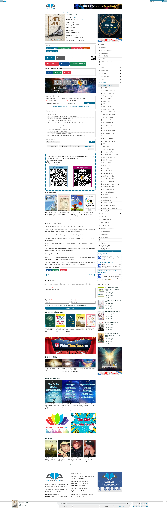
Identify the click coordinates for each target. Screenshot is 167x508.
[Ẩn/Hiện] (164, 501)
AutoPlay (53, 146)
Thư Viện (55, 12)
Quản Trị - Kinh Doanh (109, 109)
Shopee (68, 72)
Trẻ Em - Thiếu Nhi (108, 162)
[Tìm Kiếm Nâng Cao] (139, 506)
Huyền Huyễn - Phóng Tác (110, 208)
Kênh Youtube (104, 237)
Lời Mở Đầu (51, 114)
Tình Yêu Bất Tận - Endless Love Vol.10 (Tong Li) (75, 458)
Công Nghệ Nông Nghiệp (107, 228)
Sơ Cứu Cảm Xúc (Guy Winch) (70, 328)
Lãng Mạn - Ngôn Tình (109, 189)
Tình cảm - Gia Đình (108, 160)
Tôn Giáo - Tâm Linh (108, 88)
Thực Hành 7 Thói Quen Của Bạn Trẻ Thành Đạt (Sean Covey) (90, 330)
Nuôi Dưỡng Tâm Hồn (109, 157)
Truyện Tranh (104, 70)
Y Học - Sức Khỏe (107, 98)
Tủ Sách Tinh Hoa (52, 51)
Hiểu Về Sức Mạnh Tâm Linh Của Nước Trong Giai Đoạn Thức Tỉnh (53, 369)
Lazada (59, 72)
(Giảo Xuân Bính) (113, 301)
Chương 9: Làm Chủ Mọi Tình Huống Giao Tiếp (59, 133)
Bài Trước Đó (51, 275)
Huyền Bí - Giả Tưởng (108, 176)
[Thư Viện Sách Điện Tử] (110, 492)
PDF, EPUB (81, 19)
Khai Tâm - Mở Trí (107, 125)
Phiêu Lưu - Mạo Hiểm (109, 181)
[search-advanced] (139, 506)
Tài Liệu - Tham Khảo (108, 138)
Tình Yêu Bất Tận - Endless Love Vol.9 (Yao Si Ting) (64, 458)
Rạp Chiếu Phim (105, 76)
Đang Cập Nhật (107, 210)
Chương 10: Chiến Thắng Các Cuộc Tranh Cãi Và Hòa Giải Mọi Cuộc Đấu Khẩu (66, 135)
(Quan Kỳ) (112, 311)
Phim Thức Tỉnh (105, 225)
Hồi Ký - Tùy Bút (107, 106)
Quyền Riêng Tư (105, 246)
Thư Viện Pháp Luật (108, 122)
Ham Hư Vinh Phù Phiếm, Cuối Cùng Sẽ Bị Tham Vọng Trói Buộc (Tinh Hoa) (86, 405)
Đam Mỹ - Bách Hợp (108, 192)
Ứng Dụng (103, 243)
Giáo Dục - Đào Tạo (108, 136)
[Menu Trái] (1, 2)
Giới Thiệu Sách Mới (106, 62)
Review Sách (104, 53)
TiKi (50, 72)
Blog (102, 213)
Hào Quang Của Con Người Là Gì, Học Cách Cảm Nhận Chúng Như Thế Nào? (70, 370)
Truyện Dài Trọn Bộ (108, 200)
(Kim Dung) (111, 322)
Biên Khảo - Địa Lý (108, 170)
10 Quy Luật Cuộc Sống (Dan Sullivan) (80, 329)
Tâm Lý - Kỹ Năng (64, 12)
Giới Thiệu (103, 47)
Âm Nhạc (103, 79)
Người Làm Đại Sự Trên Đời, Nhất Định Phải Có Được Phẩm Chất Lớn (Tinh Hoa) (53, 405)
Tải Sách (61, 58)
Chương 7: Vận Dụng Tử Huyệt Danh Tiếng (58, 129)
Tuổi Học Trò (106, 165)
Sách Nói (86, 48)
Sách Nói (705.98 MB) (79, 64)
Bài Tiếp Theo (89, 275)
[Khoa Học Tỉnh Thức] (70, 93)
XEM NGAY (89, 103)
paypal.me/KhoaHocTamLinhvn (84, 494)
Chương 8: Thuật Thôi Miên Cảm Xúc (57, 131)
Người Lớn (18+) (107, 194)
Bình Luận (65, 64)
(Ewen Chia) (112, 289)
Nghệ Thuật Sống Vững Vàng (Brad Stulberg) (49, 329)
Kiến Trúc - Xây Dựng (108, 93)
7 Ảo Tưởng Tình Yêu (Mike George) (60, 328)
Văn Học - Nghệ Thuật (109, 130)
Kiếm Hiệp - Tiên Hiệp (109, 205)
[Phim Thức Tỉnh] (70, 354)
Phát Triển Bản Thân (64, 48)
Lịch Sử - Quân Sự (108, 101)
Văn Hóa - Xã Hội (107, 128)
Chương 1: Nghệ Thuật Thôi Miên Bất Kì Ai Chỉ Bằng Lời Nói (62, 116)
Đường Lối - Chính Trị (108, 120)
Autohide (77, 146)
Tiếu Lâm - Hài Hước (108, 186)
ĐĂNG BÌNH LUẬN (70, 308)
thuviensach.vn (54, 494)
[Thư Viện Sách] (5, 2)
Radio (102, 67)
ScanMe (69, 58)
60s (66, 506)
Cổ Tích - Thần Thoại (108, 178)
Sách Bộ (103, 64)
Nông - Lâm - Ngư (108, 96)
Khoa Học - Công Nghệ (109, 90)
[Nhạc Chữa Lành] (58, 433)
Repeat (65, 146)
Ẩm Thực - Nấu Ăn (108, 152)
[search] (163, 1)
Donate (89, 146)
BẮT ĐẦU (92, 142)
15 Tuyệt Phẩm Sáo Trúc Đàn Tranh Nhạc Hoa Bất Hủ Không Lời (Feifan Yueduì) (89, 459)
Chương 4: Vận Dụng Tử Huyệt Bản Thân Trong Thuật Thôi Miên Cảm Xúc (65, 122)
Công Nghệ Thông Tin (109, 141)
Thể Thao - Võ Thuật (108, 144)
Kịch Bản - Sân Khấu (108, 202)
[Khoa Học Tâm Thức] (98, 9)
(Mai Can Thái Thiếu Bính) (112, 335)
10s (79, 506)
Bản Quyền (104, 240)
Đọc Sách (51, 58)
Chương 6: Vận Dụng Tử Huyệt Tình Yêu (58, 127)
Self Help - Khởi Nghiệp (109, 112)
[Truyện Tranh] (83, 433)
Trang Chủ (47, 12)
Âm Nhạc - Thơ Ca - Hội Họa (110, 154)
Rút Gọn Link (104, 234)
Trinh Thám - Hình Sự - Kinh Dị (111, 184)
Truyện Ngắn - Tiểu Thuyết (110, 197)
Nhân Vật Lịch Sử (107, 104)
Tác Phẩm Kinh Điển (108, 133)
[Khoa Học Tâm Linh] (110, 37)
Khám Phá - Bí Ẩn (77, 48)
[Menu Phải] (165, 2)
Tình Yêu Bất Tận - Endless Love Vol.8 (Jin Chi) (51, 458)
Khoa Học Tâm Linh (106, 219)
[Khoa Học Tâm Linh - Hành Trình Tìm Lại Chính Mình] (110, 370)
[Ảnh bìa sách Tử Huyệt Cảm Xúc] (55, 40)
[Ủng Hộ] (110, 41)
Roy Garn (73, 17)
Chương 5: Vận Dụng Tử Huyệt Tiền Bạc (58, 125)
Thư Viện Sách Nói (106, 231)
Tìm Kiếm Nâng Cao (106, 50)
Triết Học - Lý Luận (108, 117)
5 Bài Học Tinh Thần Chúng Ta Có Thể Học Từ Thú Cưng (86, 369)
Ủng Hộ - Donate (105, 248)
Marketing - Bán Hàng (109, 114)
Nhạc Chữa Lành (52, 64)
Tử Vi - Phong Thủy (108, 168)
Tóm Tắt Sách (104, 56)
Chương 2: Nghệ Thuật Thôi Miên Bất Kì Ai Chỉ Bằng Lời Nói (62, 118)
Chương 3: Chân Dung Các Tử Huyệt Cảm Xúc (59, 120)
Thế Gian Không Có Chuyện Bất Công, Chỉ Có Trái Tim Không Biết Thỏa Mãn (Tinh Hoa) (70, 405)
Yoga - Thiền (106, 146)
